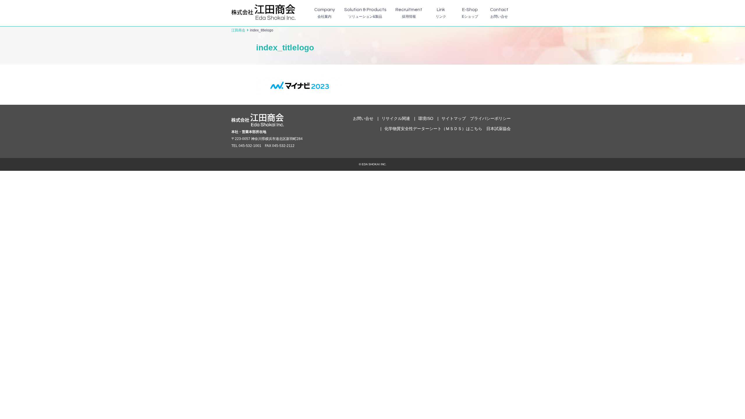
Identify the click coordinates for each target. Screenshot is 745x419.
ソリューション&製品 (365, 13)
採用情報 (408, 13)
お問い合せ (499, 13)
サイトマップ (453, 118)
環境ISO (425, 118)
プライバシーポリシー (490, 118)
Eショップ (470, 13)
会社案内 (324, 13)
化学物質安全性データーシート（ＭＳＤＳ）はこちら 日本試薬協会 (447, 128)
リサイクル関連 (396, 118)
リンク (441, 13)
